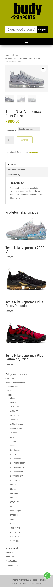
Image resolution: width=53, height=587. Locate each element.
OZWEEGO (14, 515)
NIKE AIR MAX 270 (17, 467)
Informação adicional (16, 170)
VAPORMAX (27, 58)
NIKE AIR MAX (15, 459)
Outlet (9, 390)
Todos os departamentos (15, 383)
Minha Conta (10, 557)
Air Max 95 (14, 411)
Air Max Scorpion (16, 424)
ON (11, 506)
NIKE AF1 (13, 454)
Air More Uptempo (17, 428)
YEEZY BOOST (15, 541)
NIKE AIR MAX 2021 (17, 463)
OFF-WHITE (14, 502)
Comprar (24, 140)
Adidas (12, 398)
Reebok (12, 524)
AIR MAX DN (14, 415)
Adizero (13, 402)
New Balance (15, 450)
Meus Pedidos (11, 561)
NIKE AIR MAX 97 (16, 476)
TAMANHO (11, 131)
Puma (12, 519)
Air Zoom (13, 433)
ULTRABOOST (15, 532)
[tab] (26, 164)
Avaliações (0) (14, 174)
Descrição (12, 165)
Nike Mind (14, 489)
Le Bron (13, 441)
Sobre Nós (9, 552)
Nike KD (13, 485)
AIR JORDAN (14, 407)
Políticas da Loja (11, 565)
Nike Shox (13, 498)
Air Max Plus (14, 420)
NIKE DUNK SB (15, 480)
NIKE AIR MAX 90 (16, 472)
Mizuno (12, 446)
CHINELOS (9, 378)
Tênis (20, 58)
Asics (12, 437)
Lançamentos (12, 386)
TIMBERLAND (15, 528)
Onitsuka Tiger (15, 511)
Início (7, 55)
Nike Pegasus (15, 493)
